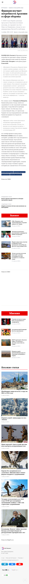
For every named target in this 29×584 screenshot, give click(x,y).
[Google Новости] (15, 570)
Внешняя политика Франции (7, 172)
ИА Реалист (4, 7)
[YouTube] (19, 565)
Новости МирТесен (7, 540)
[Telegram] (4, 565)
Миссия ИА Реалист (11, 558)
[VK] (12, 565)
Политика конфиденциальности (9, 560)
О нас (2, 558)
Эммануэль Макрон (5, 174)
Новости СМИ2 (6, 179)
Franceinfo (4, 63)
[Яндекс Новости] (5, 570)
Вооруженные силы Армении (16, 174)
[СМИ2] (5, 576)
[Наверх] (25, 580)
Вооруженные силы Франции (19, 172)
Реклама (20, 558)
